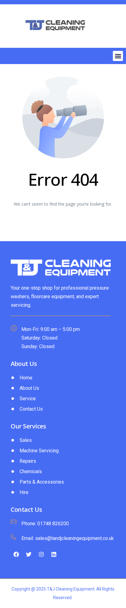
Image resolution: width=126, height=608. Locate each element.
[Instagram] (41, 554)
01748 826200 (53, 523)
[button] (118, 56)
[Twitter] (28, 554)
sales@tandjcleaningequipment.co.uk (74, 538)
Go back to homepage (63, 224)
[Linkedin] (53, 554)
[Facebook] (16, 554)
